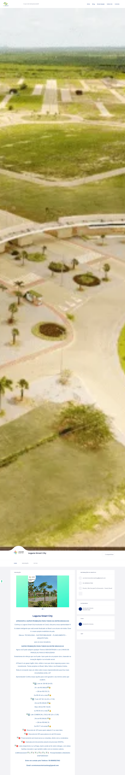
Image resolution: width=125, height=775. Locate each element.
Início (88, 4)
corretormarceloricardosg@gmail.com (45, 765)
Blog (93, 4)
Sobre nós (109, 4)
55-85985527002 (54, 760)
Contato (117, 4)
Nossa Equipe (101, 4)
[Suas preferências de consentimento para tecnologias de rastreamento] (1, 581)
